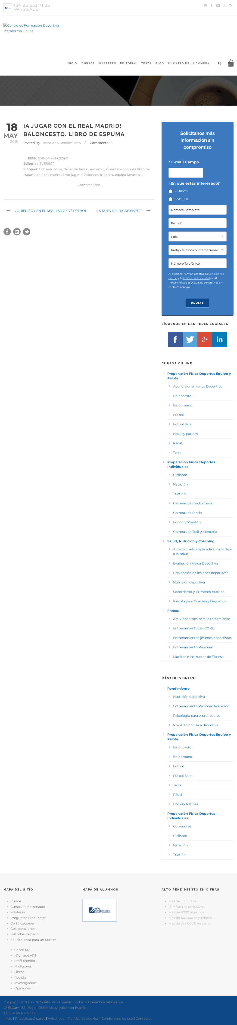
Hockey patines (185, 434)
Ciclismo (180, 475)
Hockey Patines (185, 804)
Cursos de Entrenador (28, 907)
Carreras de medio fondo (193, 503)
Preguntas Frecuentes (28, 918)
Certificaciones (22, 923)
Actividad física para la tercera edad (201, 619)
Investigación (25, 983)
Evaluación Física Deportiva (195, 563)
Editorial (128, 63)
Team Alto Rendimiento (61, 143)
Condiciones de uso (117, 1018)
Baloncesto (182, 396)
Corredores (182, 826)
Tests (146, 63)
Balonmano (182, 405)
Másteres (107, 63)
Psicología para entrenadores (196, 716)
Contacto (143, 1018)
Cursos (88, 63)
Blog (160, 63)
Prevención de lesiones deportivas (200, 573)
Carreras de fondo (187, 513)
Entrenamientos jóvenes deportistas (202, 638)
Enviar (197, 303)
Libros (19, 972)
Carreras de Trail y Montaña (195, 532)
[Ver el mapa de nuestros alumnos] (99, 910)
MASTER (181, 199)
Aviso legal (56, 1018)
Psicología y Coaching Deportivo (200, 601)
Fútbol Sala (182, 424)
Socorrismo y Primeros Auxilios (198, 592)
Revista (20, 977)
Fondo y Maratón (187, 522)
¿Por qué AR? (25, 955)
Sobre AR (21, 950)
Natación (180, 484)
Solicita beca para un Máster (33, 940)
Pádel (177, 443)
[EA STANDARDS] (118, 941)
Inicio (72, 63)
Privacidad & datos (30, 1018)
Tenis (177, 453)
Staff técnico (24, 961)
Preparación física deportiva (195, 725)
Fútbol (178, 415)
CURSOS (181, 191)
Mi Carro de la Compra (188, 63)
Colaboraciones (22, 929)
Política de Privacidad (196, 278)
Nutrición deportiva (189, 582)
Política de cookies (83, 1018)
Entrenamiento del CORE (193, 628)
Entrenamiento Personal (193, 647)
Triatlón (179, 494)
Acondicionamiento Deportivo (197, 386)
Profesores (23, 966)
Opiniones (22, 988)
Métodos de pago (24, 934)
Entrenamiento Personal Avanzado (201, 706)
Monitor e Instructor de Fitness (198, 657)
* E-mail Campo (183, 162)
